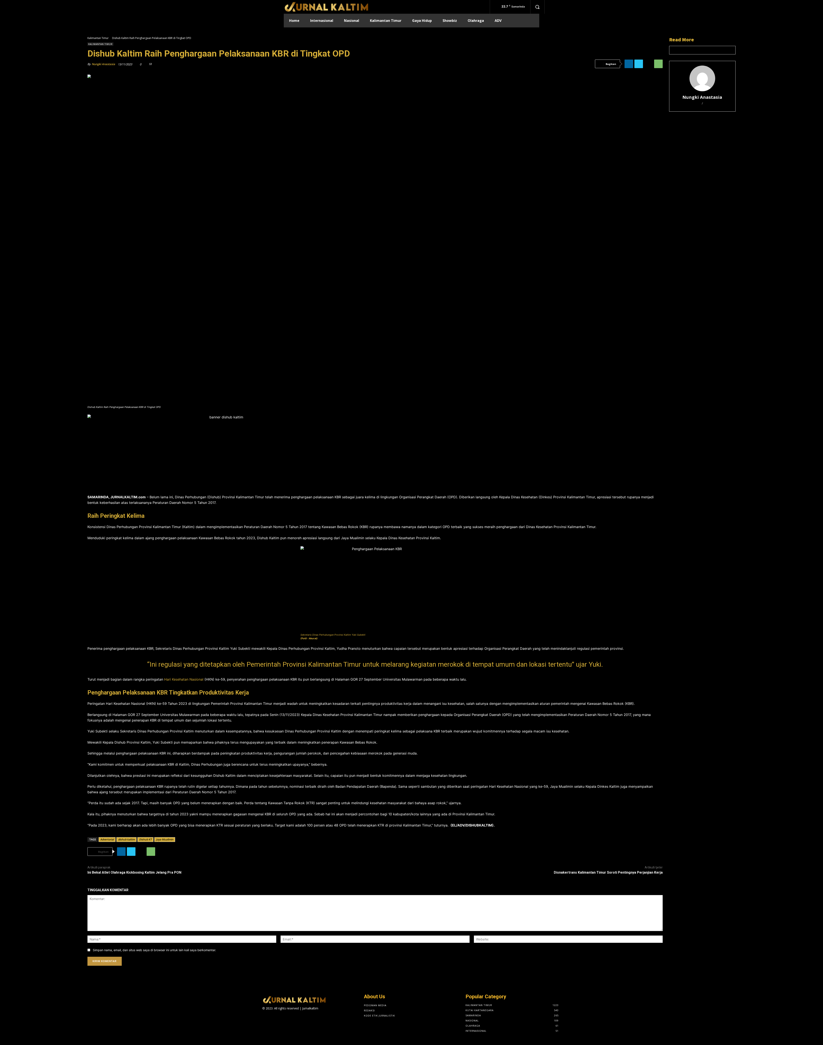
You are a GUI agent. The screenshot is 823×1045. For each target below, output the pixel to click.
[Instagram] (328, 1012)
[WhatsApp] (658, 64)
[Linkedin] (629, 64)
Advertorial (107, 839)
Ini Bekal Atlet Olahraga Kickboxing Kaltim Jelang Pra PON (134, 872)
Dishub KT (145, 839)
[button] (537, 7)
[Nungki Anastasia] (702, 78)
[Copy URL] (648, 64)
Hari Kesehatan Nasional (183, 679)
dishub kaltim (126, 839)
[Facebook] (321, 1012)
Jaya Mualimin (164, 839)
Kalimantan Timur (98, 38)
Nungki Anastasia (103, 64)
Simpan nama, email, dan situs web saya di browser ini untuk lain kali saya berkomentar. (154, 950)
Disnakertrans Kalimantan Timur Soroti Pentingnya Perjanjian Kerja (608, 872)
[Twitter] (638, 64)
